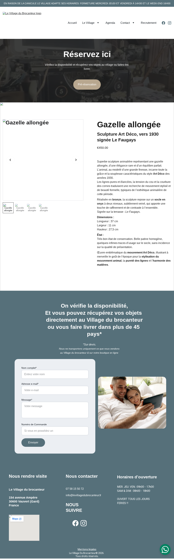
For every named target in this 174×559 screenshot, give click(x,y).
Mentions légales (87, 549)
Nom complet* (29, 367)
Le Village (88, 22)
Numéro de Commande (34, 424)
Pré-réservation (87, 84)
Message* (26, 399)
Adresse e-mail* (29, 383)
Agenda (110, 22)
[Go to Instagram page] (169, 23)
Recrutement (148, 22)
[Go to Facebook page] (165, 23)
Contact (125, 22)
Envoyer (33, 442)
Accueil (72, 22)
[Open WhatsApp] (165, 549)
